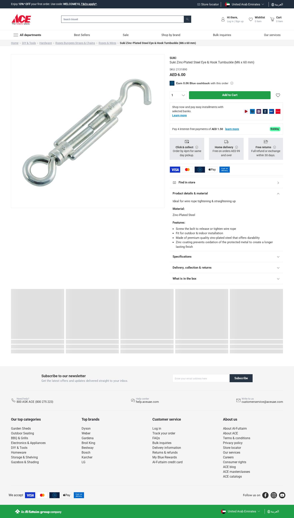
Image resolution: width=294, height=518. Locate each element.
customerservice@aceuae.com (262, 402)
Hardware (45, 43)
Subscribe (241, 378)
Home (14, 43)
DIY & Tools (29, 43)
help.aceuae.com (147, 402)
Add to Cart (229, 95)
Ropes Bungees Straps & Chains (75, 43)
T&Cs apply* (89, 4)
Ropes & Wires (107, 43)
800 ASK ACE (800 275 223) (35, 402)
